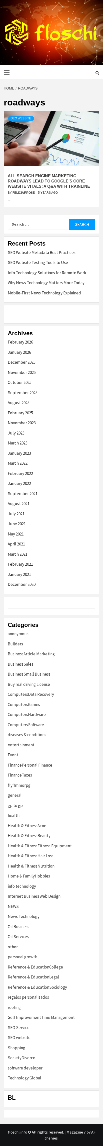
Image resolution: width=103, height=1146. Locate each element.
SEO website (21, 118)
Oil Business (18, 926)
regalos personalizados (28, 997)
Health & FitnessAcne (27, 825)
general (15, 795)
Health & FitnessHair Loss (31, 856)
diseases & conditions (27, 734)
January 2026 (19, 352)
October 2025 (20, 382)
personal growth (22, 957)
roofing (14, 1007)
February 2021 (20, 564)
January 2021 (19, 574)
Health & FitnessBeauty (29, 835)
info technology (22, 886)
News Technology (24, 916)
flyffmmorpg (19, 785)
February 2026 (20, 342)
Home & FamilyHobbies (29, 876)
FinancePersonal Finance (30, 765)
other (13, 947)
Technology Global (24, 1078)
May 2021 (16, 534)
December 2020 (22, 584)
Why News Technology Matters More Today (46, 282)
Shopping (16, 1048)
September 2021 (23, 493)
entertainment (21, 745)
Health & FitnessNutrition (31, 866)
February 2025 (20, 413)
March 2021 (18, 554)
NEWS (13, 906)
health (14, 815)
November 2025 (22, 372)
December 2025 (22, 362)
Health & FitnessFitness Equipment (40, 846)
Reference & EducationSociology (37, 987)
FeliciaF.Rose (24, 192)
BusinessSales (20, 664)
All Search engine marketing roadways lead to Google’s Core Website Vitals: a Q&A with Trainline (49, 181)
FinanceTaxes (20, 775)
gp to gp (15, 805)
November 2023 (22, 423)
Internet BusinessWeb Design (34, 896)
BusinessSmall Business (29, 674)
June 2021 (17, 524)
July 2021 (16, 514)
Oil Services (18, 936)
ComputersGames (24, 704)
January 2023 (19, 453)
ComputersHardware (27, 714)
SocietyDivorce (21, 1057)
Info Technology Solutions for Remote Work (47, 272)
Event (13, 755)
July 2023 (16, 433)
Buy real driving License (29, 684)
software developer (25, 1068)
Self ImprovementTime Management (41, 1017)
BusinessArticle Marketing (31, 654)
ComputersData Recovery (31, 694)
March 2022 (18, 463)
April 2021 (16, 544)
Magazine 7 (76, 1132)
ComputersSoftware (26, 724)
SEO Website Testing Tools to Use (38, 262)
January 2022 (19, 483)
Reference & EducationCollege (35, 967)
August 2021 (19, 503)
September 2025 (23, 392)
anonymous (18, 633)
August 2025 (19, 402)
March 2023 (18, 443)
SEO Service (19, 1027)
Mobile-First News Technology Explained (44, 293)
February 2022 (20, 473)
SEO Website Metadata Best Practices (42, 252)
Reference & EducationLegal (33, 977)
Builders (15, 644)
